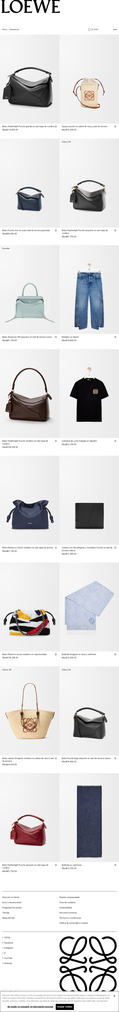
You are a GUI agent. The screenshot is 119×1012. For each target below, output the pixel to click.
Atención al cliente (10, 897)
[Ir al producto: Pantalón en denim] (89, 289)
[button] (93, 29)
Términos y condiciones (70, 918)
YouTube (8, 958)
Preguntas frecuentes (12, 908)
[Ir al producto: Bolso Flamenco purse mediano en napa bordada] (29, 606)
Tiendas (5, 913)
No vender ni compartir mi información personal (30, 1007)
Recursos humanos (68, 913)
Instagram (8, 948)
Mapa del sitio (8, 918)
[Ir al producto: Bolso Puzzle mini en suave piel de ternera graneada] (29, 183)
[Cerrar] (114, 996)
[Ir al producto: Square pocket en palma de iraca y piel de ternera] (89, 79)
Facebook (8, 943)
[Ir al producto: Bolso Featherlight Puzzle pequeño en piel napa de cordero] (29, 817)
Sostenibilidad (65, 908)
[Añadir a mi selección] (56, 126)
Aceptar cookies (64, 1007)
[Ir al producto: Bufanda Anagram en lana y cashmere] (89, 606)
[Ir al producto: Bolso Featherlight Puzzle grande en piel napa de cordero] (29, 79)
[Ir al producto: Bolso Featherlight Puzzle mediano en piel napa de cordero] (29, 393)
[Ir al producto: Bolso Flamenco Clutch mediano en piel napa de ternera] (29, 500)
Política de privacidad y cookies (73, 923)
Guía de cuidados (67, 903)
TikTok (7, 938)
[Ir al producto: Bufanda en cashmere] (89, 817)
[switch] (115, 29)
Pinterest (8, 963)
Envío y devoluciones (11, 903)
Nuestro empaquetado (69, 897)
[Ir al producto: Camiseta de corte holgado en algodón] (89, 393)
